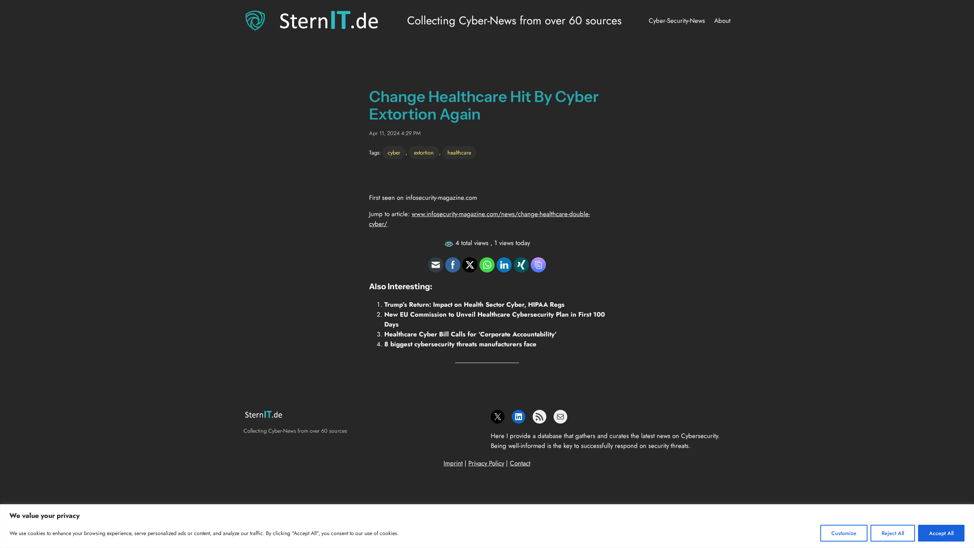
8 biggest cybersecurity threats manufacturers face (460, 344)
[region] (487, 526)
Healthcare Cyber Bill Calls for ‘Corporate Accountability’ (470, 334)
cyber (394, 152)
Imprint (453, 463)
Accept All (941, 533)
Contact (520, 463)
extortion (424, 152)
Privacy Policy (486, 463)
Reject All (893, 533)
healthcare (459, 152)
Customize (843, 533)
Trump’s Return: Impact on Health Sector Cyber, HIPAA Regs (474, 304)
